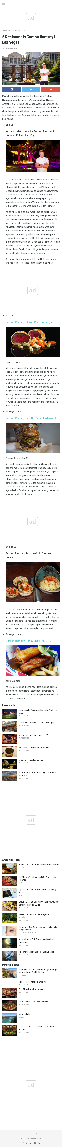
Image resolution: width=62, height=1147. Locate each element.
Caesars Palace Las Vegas (31, 760)
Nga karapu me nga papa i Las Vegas (35, 735)
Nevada (17, 31)
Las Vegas (26, 31)
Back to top (31, 1134)
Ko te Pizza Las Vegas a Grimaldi (33, 1002)
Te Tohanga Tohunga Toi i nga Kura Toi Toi (38, 952)
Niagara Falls (24, 1014)
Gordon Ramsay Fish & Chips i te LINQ (28, 640)
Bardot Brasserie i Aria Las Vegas (34, 747)
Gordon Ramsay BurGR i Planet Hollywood (31, 418)
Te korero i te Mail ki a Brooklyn (33, 982)
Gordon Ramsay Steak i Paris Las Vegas (29, 322)
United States (7, 31)
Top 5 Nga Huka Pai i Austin (31, 989)
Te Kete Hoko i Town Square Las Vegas (36, 722)
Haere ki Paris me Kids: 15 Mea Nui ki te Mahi (39, 864)
